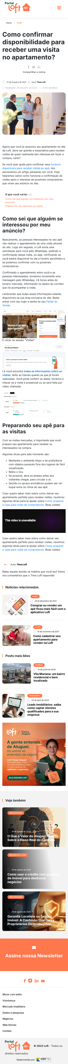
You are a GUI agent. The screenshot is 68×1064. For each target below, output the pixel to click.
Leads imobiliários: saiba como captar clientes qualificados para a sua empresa (44, 709)
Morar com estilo (12, 994)
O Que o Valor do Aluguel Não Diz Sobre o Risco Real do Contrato (32, 838)
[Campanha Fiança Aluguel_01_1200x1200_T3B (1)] (34, 754)
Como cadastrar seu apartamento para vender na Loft (47, 639)
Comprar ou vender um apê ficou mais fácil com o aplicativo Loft (48, 609)
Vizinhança (9, 1000)
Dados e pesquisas (13, 1012)
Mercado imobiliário (14, 1006)
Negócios (8, 1018)
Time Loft (22, 564)
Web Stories (9, 1024)
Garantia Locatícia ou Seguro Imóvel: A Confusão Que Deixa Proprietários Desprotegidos (30, 920)
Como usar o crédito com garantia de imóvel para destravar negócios (33, 878)
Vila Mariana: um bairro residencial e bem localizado (49, 677)
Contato (7, 1030)
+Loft (19, 23)
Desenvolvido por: (26, 1059)
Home (9, 23)
